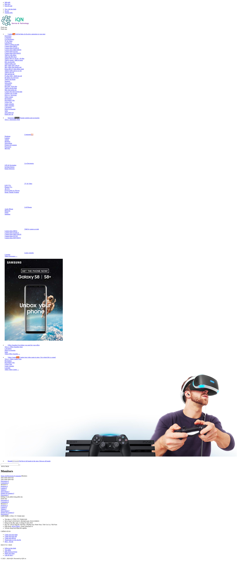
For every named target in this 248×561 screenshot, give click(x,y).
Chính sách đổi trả (10, 538)
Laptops (4, 488)
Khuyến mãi (8, 6)
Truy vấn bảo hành (10, 9)
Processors (4, 495)
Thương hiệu (9, 12)
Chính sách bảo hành (11, 535)
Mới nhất (7, 2)
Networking (5, 491)
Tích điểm (8, 550)
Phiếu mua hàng (10, 553)
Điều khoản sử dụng (11, 552)
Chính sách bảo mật (11, 536)
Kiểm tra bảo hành (10, 548)
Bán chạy (7, 4)
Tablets (3, 490)
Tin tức (7, 11)
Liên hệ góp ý (9, 555)
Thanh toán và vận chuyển (13, 540)
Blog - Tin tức (9, 541)
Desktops (4, 486)
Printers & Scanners (7, 493)
